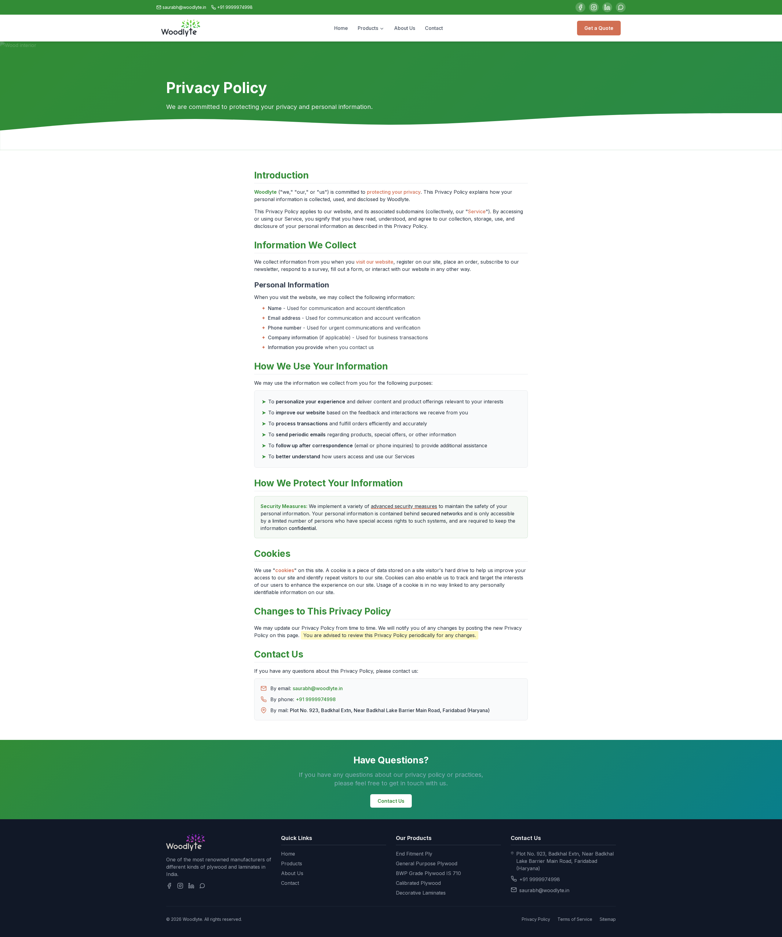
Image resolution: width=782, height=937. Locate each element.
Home (341, 28)
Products (368, 28)
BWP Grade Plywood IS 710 (428, 873)
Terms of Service (574, 919)
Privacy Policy (536, 919)
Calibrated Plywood (418, 883)
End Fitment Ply (414, 854)
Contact (434, 28)
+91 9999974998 (235, 7)
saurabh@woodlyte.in (184, 7)
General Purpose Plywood (426, 863)
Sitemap (608, 919)
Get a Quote (598, 28)
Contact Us (391, 801)
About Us (404, 28)
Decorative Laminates (421, 893)
